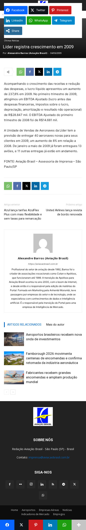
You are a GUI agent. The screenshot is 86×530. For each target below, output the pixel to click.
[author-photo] (43, 252)
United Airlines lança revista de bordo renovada (64, 212)
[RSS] (53, 484)
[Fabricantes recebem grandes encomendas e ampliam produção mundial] (14, 377)
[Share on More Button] (79, 525)
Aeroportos (28, 510)
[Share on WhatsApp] (64, 525)
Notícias (67, 510)
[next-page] (12, 392)
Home (14, 510)
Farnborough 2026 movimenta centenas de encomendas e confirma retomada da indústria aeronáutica (54, 358)
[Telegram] (57, 72)
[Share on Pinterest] (36, 525)
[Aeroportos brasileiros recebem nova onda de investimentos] (14, 339)
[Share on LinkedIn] (50, 525)
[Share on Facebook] (7, 525)
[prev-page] (6, 392)
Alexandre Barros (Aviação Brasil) (27, 53)
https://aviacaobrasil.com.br (43, 264)
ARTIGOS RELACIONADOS (24, 324)
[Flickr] (20, 484)
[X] (39, 72)
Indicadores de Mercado (35, 514)
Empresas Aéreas (49, 510)
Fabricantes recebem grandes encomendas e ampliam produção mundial (51, 377)
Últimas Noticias (11, 40)
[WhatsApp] (21, 72)
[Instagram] (31, 484)
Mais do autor (55, 324)
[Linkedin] (48, 72)
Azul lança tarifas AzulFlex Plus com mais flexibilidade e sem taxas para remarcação (23, 214)
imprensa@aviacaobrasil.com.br (49, 457)
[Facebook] (30, 72)
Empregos (59, 514)
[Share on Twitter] (21, 525)
